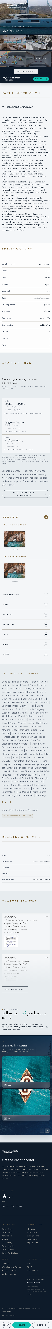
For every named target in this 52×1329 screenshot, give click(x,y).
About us (5, 1264)
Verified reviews (9, 1274)
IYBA (29, 1264)
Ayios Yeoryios (8, 1243)
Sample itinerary (9, 1270)
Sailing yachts (33, 1236)
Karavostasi (7, 1236)
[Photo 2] (13, 42)
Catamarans (32, 1232)
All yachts (31, 1229)
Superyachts (32, 1243)
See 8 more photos (26, 72)
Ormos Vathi (7, 1232)
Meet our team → (34, 1282)
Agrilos (5, 1239)
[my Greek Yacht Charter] (15, 5)
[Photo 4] (13, 59)
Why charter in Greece (11, 1267)
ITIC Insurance (33, 1270)
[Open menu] (46, 5)
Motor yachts (32, 1239)
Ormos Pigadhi (8, 1250)
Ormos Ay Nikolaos (10, 1253)
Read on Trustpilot (13, 1206)
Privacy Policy (8, 1315)
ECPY (29, 1267)
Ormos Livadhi (8, 1246)
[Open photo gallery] (26, 17)
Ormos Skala (7, 1229)
